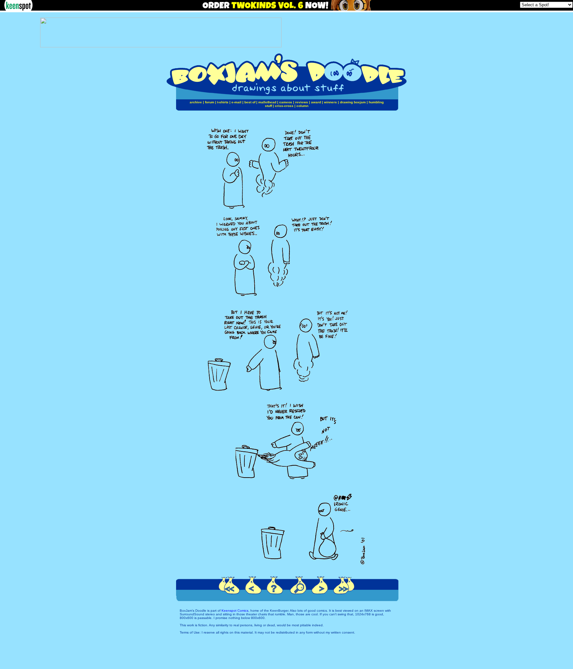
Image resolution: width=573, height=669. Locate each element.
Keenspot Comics (235, 610)
